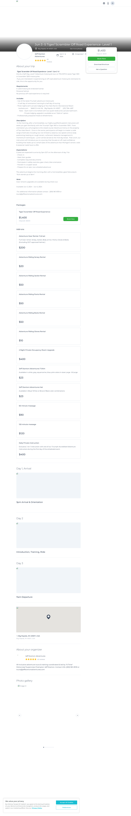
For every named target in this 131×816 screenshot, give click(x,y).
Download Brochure (101, 64)
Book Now (101, 59)
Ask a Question (101, 69)
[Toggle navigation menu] (113, 3)
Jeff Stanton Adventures (35, 656)
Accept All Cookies (66, 802)
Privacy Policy (37, 808)
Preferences (66, 807)
